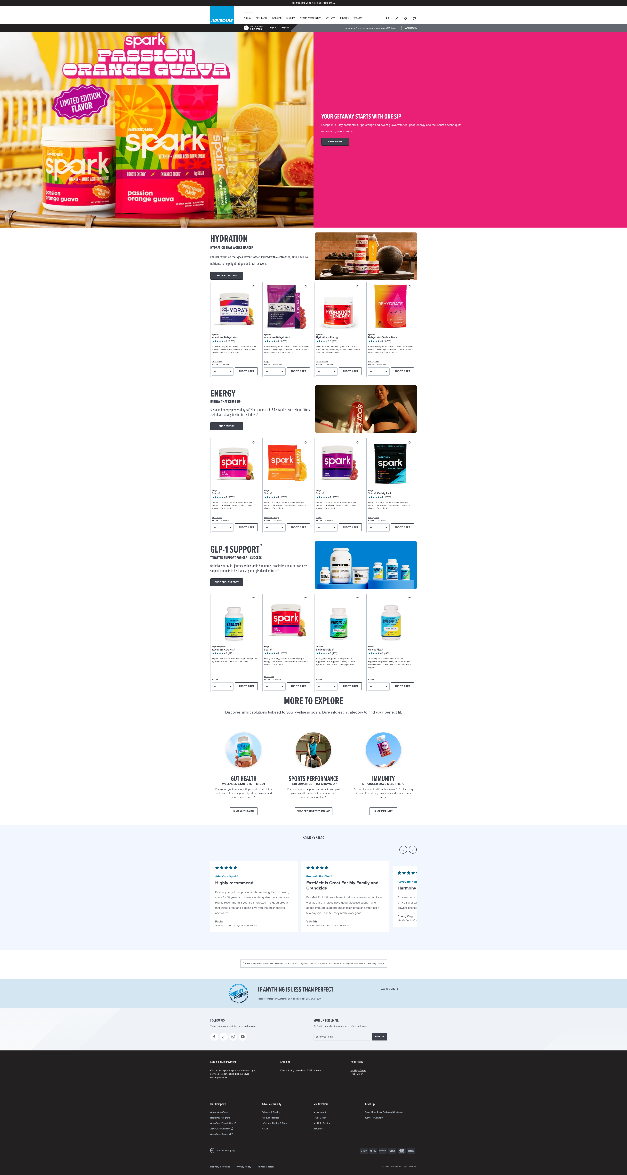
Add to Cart (246, 371)
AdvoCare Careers (220, 1134)
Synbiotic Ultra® (325, 650)
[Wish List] (405, 18)
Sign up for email (326, 1020)
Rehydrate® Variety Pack (382, 338)
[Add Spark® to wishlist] (253, 442)
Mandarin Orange (271, 517)
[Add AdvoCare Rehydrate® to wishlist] (253, 286)
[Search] (387, 18)
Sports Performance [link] (310, 18)
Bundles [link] (344, 18)
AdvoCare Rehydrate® (225, 338)
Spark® (216, 493)
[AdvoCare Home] (222, 17)
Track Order (357, 1073)
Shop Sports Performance (313, 811)
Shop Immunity (383, 811)
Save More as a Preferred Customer (384, 1112)
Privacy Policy (243, 1166)
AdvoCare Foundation (222, 1123)
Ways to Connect (374, 1117)
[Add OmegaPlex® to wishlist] (409, 598)
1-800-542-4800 (312, 998)
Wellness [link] (330, 18)
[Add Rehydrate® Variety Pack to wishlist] (409, 286)
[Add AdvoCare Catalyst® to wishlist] (253, 598)
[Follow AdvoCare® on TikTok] (224, 1037)
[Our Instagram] (233, 1037)
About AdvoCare (219, 1112)
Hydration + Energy (327, 338)
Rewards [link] (358, 18)
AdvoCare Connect (220, 1128)
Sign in (273, 28)
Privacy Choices (266, 1166)
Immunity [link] (290, 18)
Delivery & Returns (220, 1166)
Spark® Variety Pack (380, 493)
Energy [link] (247, 18)
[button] (403, 850)
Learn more (388, 988)
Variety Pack (373, 362)
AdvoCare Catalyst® (223, 650)
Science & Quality (271, 1112)
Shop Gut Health (243, 811)
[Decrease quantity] (215, 371)
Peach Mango (322, 362)
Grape (267, 362)
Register (285, 28)
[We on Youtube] (243, 1037)
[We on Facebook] (214, 1037)
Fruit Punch (217, 362)
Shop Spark (335, 141)
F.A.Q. (265, 1128)
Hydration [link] (276, 18)
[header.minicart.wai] (414, 18)
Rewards (318, 1128)
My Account (320, 1112)
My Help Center (358, 1070)
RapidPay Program (220, 1117)
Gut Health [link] (261, 18)
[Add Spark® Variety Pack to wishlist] (409, 442)
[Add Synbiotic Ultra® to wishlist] (357, 598)
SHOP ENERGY (226, 426)
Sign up (379, 1036)
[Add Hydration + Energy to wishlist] (357, 286)
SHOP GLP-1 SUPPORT (227, 582)
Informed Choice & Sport (275, 1123)
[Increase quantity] (230, 371)
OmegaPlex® (375, 650)
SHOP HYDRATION (227, 275)
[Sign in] (396, 18)
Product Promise (270, 1117)
